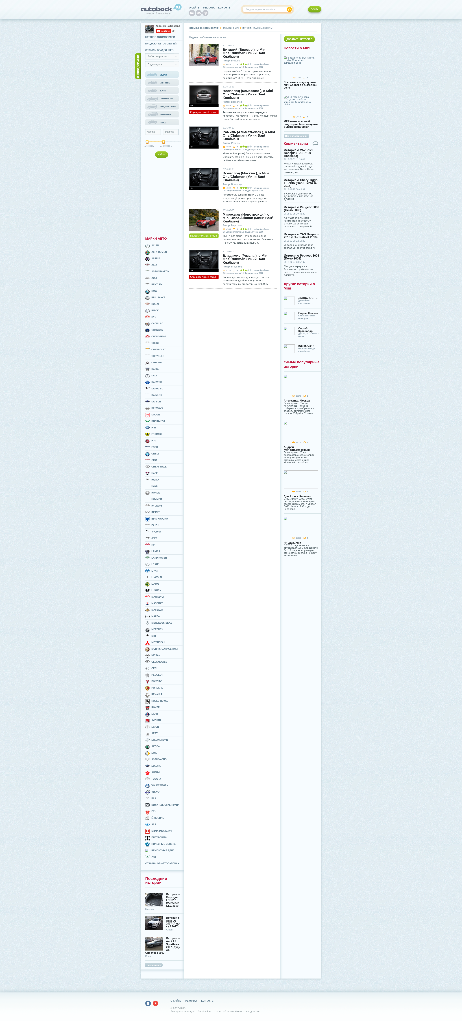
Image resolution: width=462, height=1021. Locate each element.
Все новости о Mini (296, 136)
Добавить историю (299, 39)
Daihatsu (157, 388)
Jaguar (156, 531)
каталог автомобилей (160, 37)
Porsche (157, 688)
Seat (154, 733)
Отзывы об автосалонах (162, 863)
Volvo (155, 792)
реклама (209, 7)
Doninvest (158, 421)
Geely (155, 453)
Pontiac (156, 681)
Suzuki (155, 772)
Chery (155, 343)
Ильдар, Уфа (292, 542)
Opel (154, 668)
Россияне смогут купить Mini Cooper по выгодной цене (300, 85)
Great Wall (159, 466)
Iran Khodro (159, 518)
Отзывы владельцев (159, 50)
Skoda (155, 746)
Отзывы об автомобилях (204, 28)
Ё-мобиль (157, 818)
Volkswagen (159, 785)
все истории (154, 965)
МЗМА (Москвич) (161, 831)
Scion (155, 727)
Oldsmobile (159, 661)
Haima (155, 479)
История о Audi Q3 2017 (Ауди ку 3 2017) (173, 922)
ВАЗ (153, 798)
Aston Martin (160, 271)
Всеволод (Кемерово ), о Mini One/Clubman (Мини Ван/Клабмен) (248, 94)
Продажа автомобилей (160, 43)
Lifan (154, 570)
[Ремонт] (205, 13)
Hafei (154, 473)
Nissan (155, 655)
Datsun (156, 401)
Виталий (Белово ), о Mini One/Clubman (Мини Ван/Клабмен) (244, 53)
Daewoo (156, 382)
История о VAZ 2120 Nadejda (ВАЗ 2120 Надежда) (298, 153)
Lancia (155, 551)
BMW (154, 291)
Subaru (156, 766)
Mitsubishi (158, 642)
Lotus (155, 583)
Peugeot (157, 674)
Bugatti (156, 304)
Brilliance (158, 297)
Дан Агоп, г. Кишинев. (298, 496)
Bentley (156, 284)
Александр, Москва (297, 400)
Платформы (159, 837)
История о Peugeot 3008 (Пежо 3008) (301, 209)
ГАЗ (153, 811)
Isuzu (154, 525)
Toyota (156, 779)
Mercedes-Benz (161, 622)
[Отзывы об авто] (192, 13)
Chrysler (157, 356)
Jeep (154, 538)
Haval (155, 486)
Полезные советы (163, 844)
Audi (154, 278)
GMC (154, 460)
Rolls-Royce (159, 701)
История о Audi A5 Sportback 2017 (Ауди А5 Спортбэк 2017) (162, 945)
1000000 (164, 146)
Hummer (156, 499)
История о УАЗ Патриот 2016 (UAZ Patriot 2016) (301, 236)
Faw (153, 427)
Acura (155, 245)
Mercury (157, 629)
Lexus (155, 564)
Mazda (155, 616)
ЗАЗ (153, 824)
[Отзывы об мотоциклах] (199, 13)
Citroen (156, 362)
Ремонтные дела (162, 850)
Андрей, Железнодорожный (297, 448)
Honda (155, 492)
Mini (153, 635)
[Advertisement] (162, 196)
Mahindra (157, 596)
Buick (155, 310)
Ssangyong (159, 759)
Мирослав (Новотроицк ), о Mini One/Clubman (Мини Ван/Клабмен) (248, 218)
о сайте (194, 7)
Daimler (156, 395)
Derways (157, 408)
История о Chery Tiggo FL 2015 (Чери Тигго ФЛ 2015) (301, 183)
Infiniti (155, 512)
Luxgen (156, 590)
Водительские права (165, 805)
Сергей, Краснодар (305, 330)
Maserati (157, 603)
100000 (147, 146)
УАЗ (153, 857)
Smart (155, 753)
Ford (154, 447)
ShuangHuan (159, 740)
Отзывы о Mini (231, 28)
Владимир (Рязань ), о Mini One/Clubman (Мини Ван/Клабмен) (245, 259)
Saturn (156, 720)
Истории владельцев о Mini (257, 28)
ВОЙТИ (315, 9)
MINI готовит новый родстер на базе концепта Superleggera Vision (301, 124)
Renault (156, 694)
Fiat (153, 440)
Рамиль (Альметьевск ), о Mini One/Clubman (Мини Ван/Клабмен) (249, 135)
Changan (157, 330)
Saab (154, 714)
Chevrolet (158, 349)
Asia (154, 265)
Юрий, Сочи (306, 345)
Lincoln (156, 577)
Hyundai (156, 505)
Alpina (155, 258)
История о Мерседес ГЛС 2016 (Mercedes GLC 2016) (173, 900)
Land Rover (159, 557)
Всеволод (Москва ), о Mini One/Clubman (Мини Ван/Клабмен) (246, 176)
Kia (153, 544)
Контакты (224, 7)
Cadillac (157, 323)
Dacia (155, 369)
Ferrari (156, 434)
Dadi (154, 375)
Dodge (155, 414)
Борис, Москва (308, 313)
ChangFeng (158, 336)
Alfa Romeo (159, 252)
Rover (155, 707)
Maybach (157, 609)
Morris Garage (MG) (164, 648)
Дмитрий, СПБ (307, 297)
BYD (153, 317)
